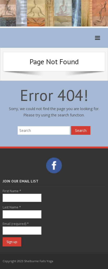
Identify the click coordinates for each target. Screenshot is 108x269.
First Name (12, 191)
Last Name (12, 207)
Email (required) (16, 224)
